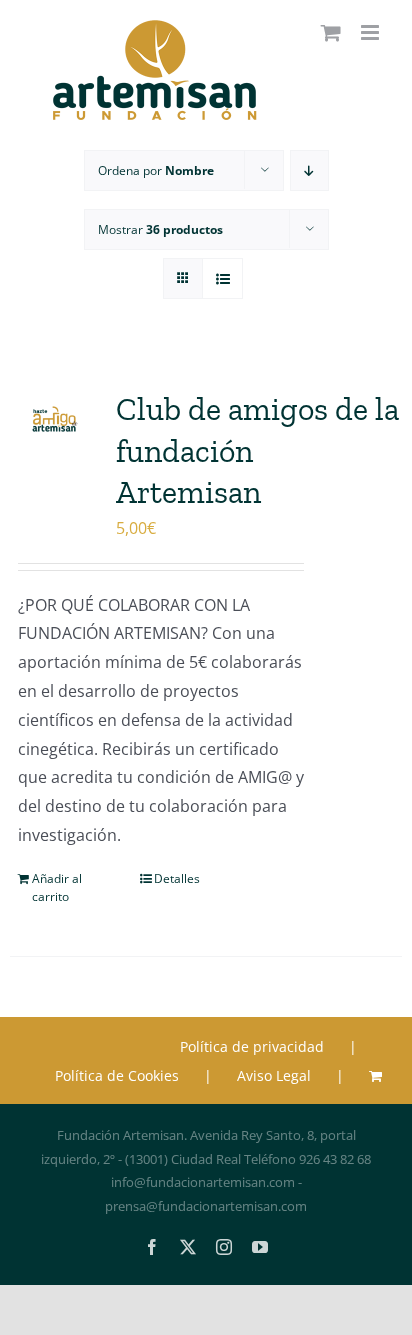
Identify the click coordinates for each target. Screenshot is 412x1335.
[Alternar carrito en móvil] (331, 32)
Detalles (177, 878)
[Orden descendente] (309, 170)
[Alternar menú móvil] (371, 32)
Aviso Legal (274, 1075)
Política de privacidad (252, 1046)
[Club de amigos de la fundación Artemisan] (55, 419)
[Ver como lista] (222, 278)
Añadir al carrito (57, 887)
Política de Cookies (117, 1075)
